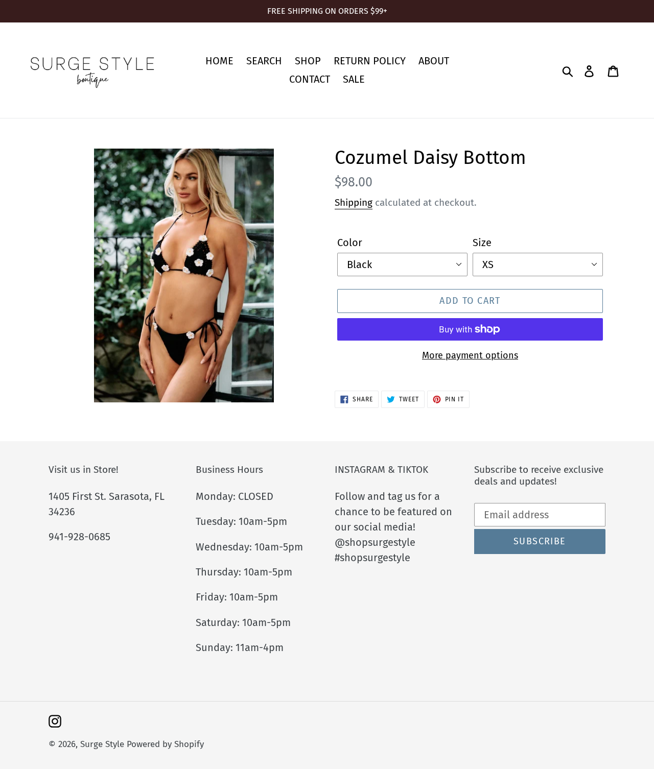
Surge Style (102, 744)
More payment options (470, 355)
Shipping (353, 202)
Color (349, 242)
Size (482, 242)
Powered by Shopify (165, 744)
